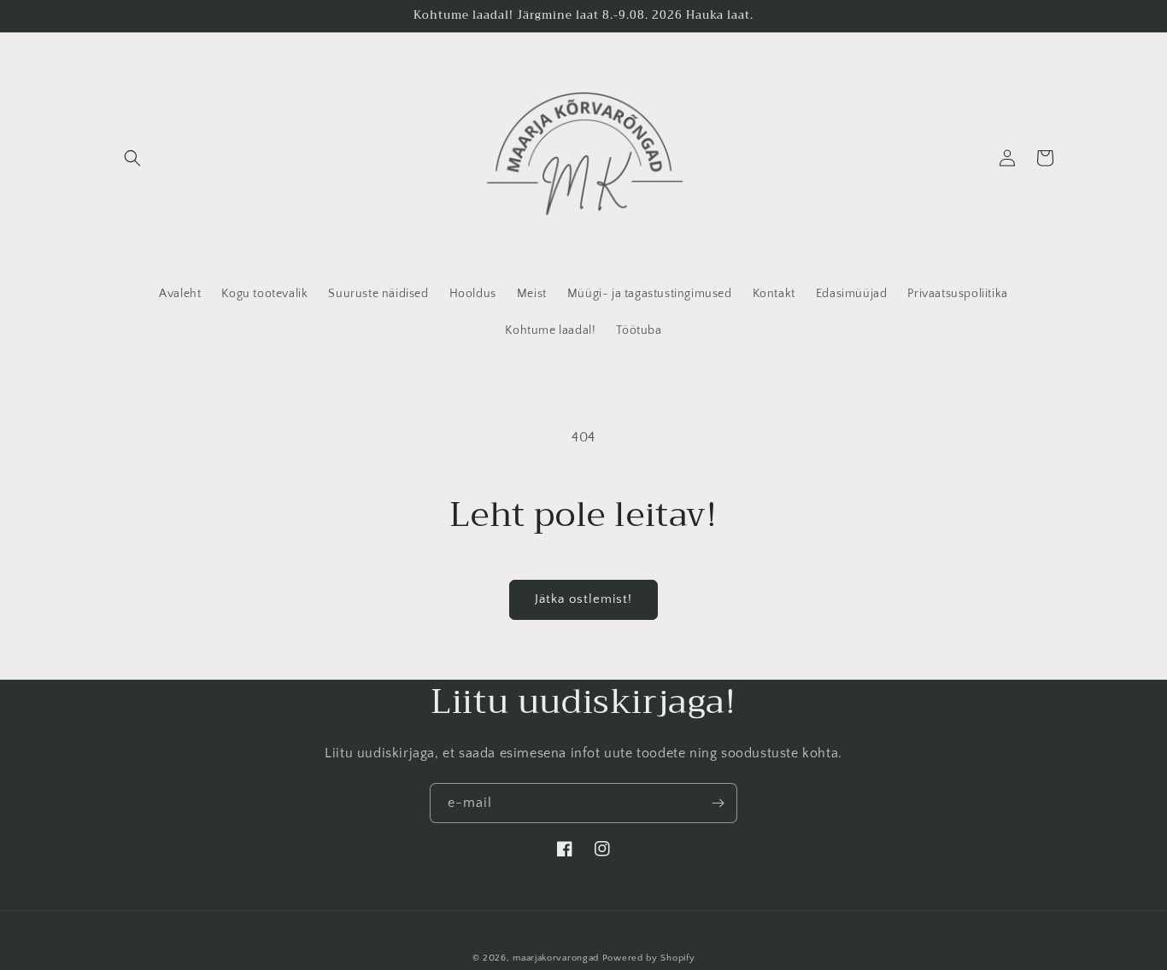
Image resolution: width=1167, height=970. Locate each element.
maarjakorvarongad (556, 958)
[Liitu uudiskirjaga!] (717, 803)
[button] (132, 158)
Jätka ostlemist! (583, 599)
